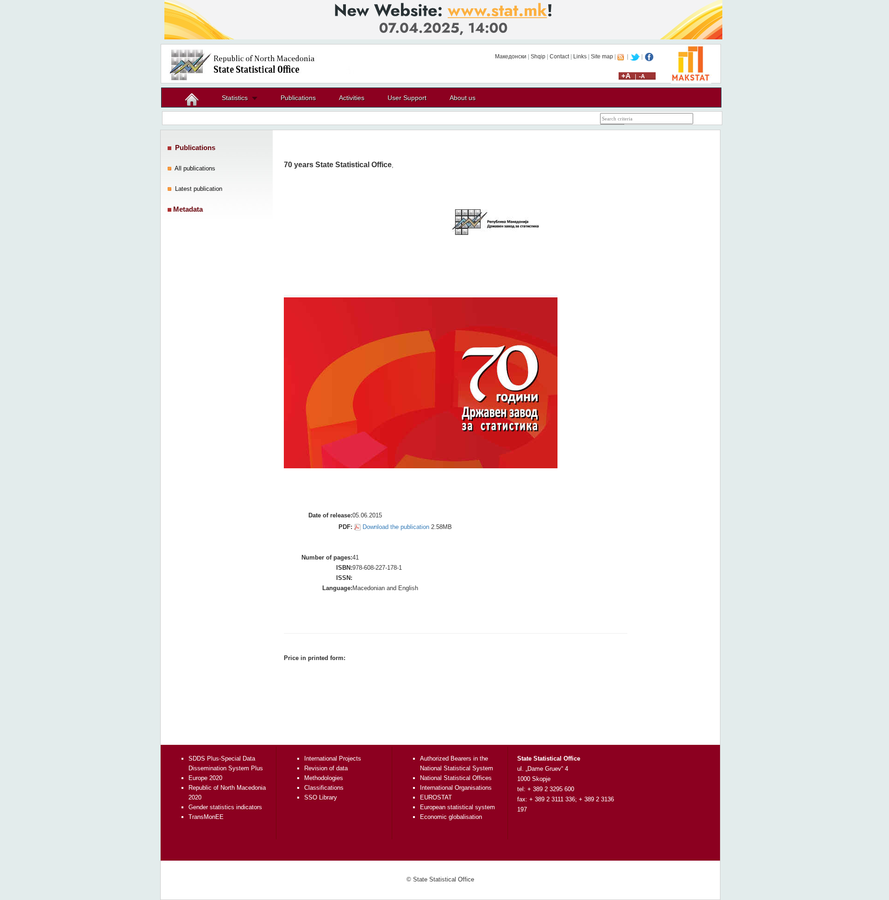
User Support (407, 97)
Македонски (510, 56)
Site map (602, 56)
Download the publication (396, 526)
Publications (298, 97)
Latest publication (198, 188)
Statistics (235, 97)
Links (580, 56)
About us (463, 97)
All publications (195, 168)
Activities (351, 97)
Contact (559, 56)
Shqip (538, 56)
